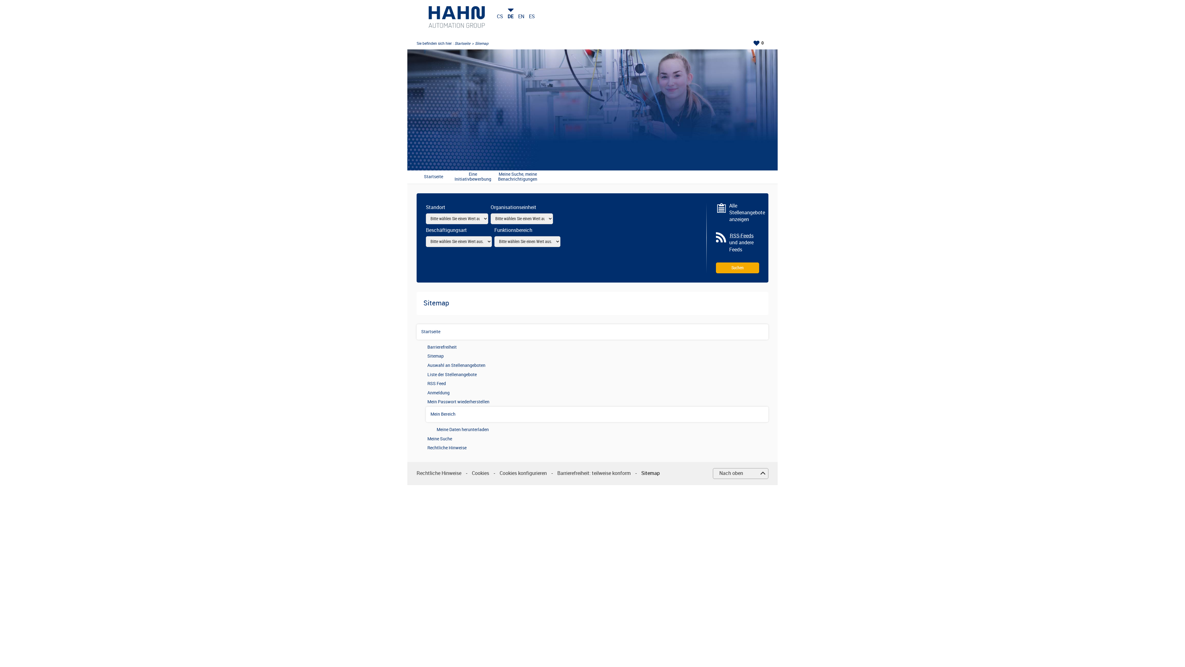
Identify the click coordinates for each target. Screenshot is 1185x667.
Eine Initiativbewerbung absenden (473, 177)
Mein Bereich (442, 414)
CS (500, 16)
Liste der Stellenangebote (452, 374)
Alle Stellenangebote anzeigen (744, 213)
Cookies (480, 473)
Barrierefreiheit (442, 347)
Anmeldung (438, 393)
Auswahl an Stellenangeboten (456, 365)
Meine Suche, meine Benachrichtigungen (517, 177)
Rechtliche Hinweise (447, 448)
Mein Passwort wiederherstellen (458, 402)
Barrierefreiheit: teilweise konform (594, 473)
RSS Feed (436, 383)
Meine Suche (439, 439)
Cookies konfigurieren (523, 473)
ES (532, 16)
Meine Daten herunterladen (463, 429)
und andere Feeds (741, 243)
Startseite (462, 43)
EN (521, 16)
